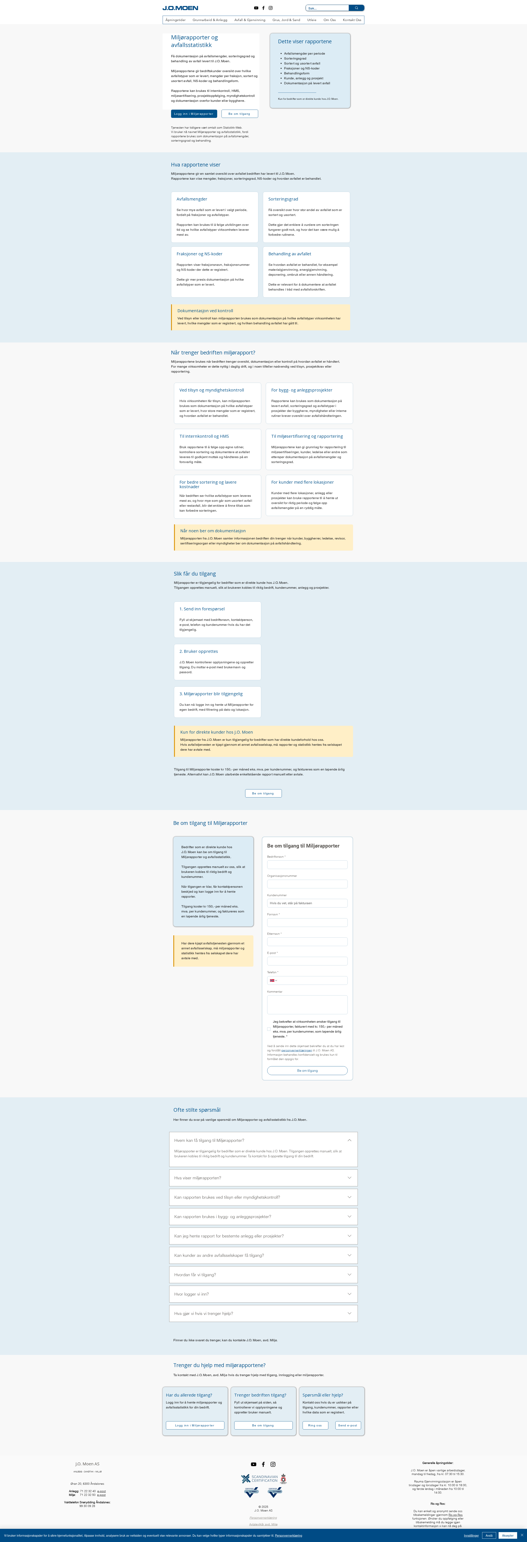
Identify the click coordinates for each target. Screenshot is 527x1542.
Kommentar (274, 991)
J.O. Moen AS (87, 1464)
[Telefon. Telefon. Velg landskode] (274, 980)
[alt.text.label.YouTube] (256, 8)
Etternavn (274, 934)
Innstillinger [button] (471, 1535)
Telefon (272, 972)
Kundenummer (277, 895)
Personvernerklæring (263, 1518)
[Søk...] (356, 8)
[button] (210, 20)
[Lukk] (522, 1535)
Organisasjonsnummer (282, 876)
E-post (272, 953)
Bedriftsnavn (276, 856)
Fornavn (273, 914)
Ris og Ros (456, 1515)
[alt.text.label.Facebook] (263, 8)
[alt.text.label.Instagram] (270, 8)
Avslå (489, 1535)
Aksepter (508, 1535)
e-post (101, 1491)
